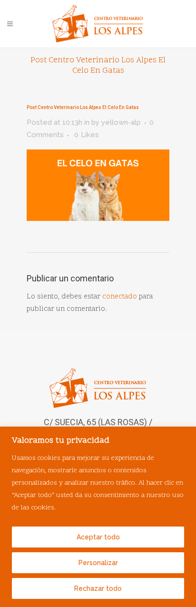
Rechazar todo (98, 588)
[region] (98, 517)
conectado (119, 297)
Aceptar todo (98, 537)
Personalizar (98, 563)
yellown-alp (121, 122)
